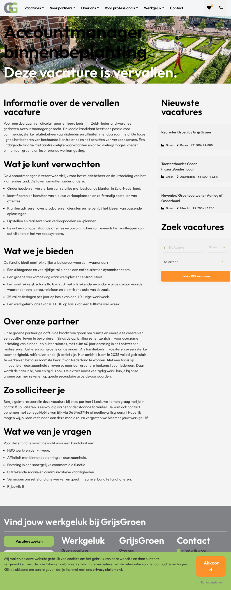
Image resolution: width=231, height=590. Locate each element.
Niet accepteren (211, 582)
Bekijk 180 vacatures (196, 276)
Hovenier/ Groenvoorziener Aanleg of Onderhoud (192, 198)
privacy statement (107, 569)
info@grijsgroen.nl (196, 550)
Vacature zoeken (29, 541)
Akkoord (211, 566)
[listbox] (216, 247)
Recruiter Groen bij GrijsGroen (186, 132)
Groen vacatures (74, 550)
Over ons (126, 550)
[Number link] (221, 8)
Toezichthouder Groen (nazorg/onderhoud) (179, 166)
